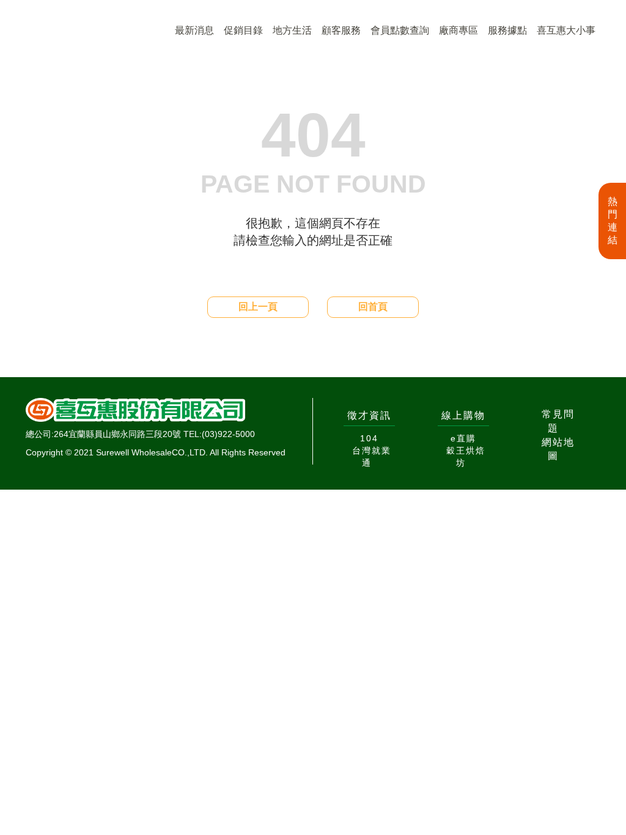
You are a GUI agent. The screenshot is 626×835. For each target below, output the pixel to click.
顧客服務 (341, 30)
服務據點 (507, 30)
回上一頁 (258, 306)
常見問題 (558, 421)
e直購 (463, 438)
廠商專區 (458, 30)
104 (369, 438)
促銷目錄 (243, 30)
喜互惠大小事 (566, 30)
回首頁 (373, 306)
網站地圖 (558, 449)
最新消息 (194, 30)
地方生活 (292, 30)
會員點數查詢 (399, 30)
